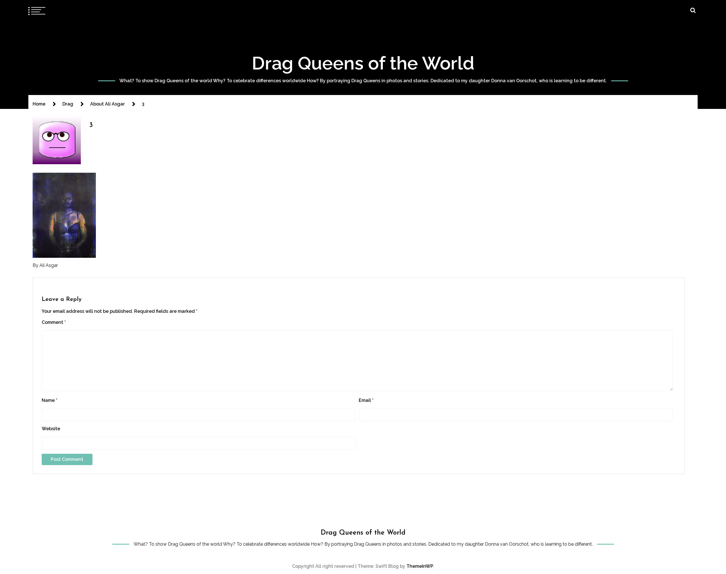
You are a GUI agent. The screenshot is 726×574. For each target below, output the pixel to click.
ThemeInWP (419, 566)
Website (51, 428)
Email (366, 400)
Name (49, 400)
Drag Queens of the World (363, 63)
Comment (54, 322)
